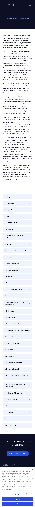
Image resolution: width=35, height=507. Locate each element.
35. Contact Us (17, 425)
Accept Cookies (17, 503)
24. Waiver (17, 350)
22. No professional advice (17, 337)
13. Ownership (17, 276)
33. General (17, 412)
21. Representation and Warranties (17, 330)
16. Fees (17, 296)
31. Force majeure (17, 399)
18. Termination (17, 311)
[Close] (33, 469)
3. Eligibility (17, 210)
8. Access (17, 244)
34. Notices (17, 419)
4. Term (17, 216)
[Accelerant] (8, 4)
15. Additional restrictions (17, 289)
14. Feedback (17, 283)
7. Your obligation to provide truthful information (17, 237)
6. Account (17, 229)
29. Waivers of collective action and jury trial (17, 385)
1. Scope (17, 197)
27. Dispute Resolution (17, 369)
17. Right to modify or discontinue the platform (17, 303)
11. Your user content (17, 263)
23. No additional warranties (17, 343)
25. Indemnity (17, 356)
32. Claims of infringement (17, 406)
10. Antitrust (17, 257)
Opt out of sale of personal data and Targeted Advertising (17, 493)
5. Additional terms (17, 223)
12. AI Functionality (17, 270)
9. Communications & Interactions (17, 251)
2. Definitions (17, 203)
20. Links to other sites (17, 324)
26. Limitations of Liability (17, 362)
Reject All (17, 499)
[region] (17, 487)
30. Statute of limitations (17, 393)
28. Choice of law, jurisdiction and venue (17, 377)
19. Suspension (17, 317)
